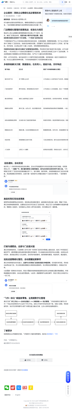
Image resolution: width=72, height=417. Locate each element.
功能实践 (16, 8)
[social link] (7, 387)
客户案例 (23, 8)
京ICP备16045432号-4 (36, 403)
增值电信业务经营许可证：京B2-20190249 (36, 407)
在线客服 (25, 370)
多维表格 (9, 8)
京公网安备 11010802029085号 (36, 405)
